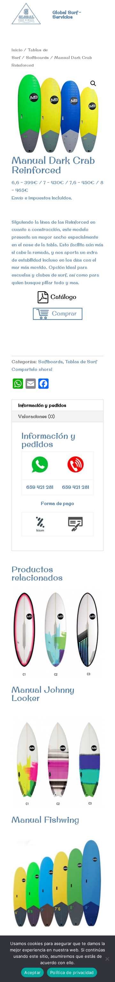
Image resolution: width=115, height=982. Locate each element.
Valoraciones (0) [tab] (36, 416)
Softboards (37, 57)
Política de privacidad (72, 972)
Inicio (17, 49)
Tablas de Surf (81, 362)
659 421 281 (75, 487)
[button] (93, 83)
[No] (107, 959)
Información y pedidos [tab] (42, 405)
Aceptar (32, 972)
